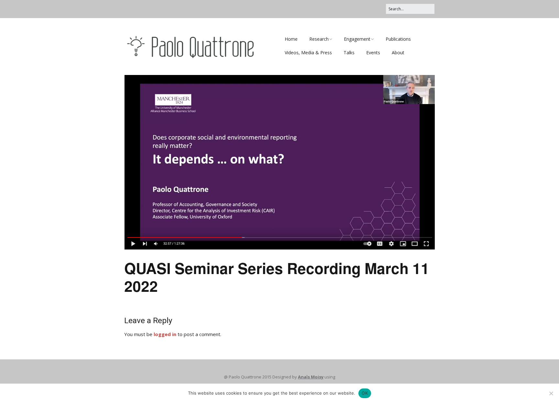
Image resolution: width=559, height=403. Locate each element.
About (398, 52)
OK (365, 393)
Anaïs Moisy (310, 377)
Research (319, 39)
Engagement (357, 39)
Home (291, 39)
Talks (349, 52)
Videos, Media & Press (308, 52)
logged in (165, 334)
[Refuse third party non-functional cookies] (551, 393)
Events (373, 52)
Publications (398, 39)
